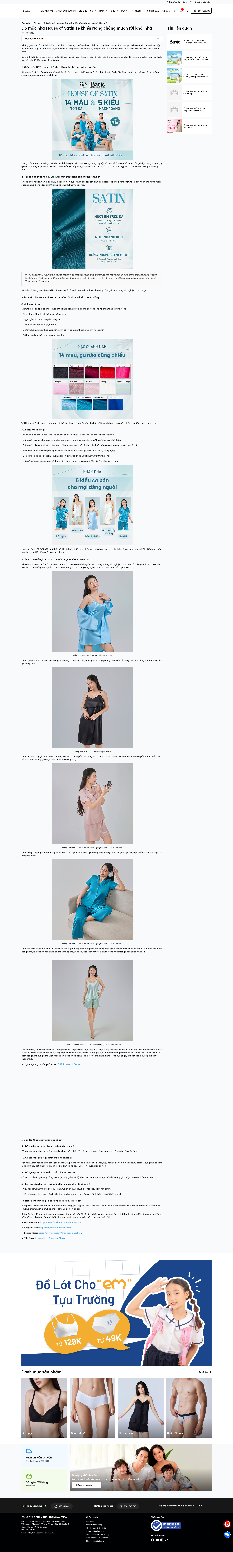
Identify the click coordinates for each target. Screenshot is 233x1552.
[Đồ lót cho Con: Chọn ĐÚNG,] (174, 75)
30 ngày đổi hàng (37, 1482)
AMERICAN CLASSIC (66, 11)
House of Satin (111, 1214)
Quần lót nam (175, 1433)
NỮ (91, 11)
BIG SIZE (83, 11)
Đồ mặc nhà (126, 1433)
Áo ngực (27, 1433)
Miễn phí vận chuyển (39, 1457)
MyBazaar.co (42, 281)
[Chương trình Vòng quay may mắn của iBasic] (174, 109)
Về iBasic (90, 1521)
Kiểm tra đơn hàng (178, 2)
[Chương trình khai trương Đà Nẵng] (174, 92)
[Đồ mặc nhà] (141, 1407)
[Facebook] (152, 1540)
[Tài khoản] (187, 11)
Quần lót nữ (78, 1433)
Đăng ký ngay (84, 1485)
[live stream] (227, 1526)
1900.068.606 (204, 11)
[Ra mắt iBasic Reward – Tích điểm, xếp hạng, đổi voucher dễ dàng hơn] (174, 41)
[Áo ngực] (44, 1407)
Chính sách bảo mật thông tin (99, 1534)
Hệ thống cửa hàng (203, 2)
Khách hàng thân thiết (96, 1528)
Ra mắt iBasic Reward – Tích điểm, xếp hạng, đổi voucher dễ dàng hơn (195, 41)
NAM (101, 11)
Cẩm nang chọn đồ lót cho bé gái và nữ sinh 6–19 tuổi (196, 58)
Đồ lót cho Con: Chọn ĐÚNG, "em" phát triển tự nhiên (196, 75)
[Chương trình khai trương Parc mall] (174, 126)
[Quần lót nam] (189, 1407)
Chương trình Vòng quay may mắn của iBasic (195, 109)
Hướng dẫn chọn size (95, 1531)
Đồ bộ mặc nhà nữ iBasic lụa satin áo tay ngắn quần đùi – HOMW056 (92, 847)
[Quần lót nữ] (93, 1407)
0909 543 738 (130, 1506)
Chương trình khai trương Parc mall (195, 126)
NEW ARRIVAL (46, 11)
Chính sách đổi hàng (95, 1541)
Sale (168, 11)
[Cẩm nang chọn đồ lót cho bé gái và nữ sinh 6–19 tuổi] (174, 58)
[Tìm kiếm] (175, 11)
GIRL (112, 11)
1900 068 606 (63, 1506)
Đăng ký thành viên (84, 1475)
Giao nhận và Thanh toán (97, 1537)
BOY (123, 11)
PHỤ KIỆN (136, 11)
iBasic (87, 1214)
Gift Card (154, 11)
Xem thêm (203, 1372)
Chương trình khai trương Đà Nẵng (195, 92)
